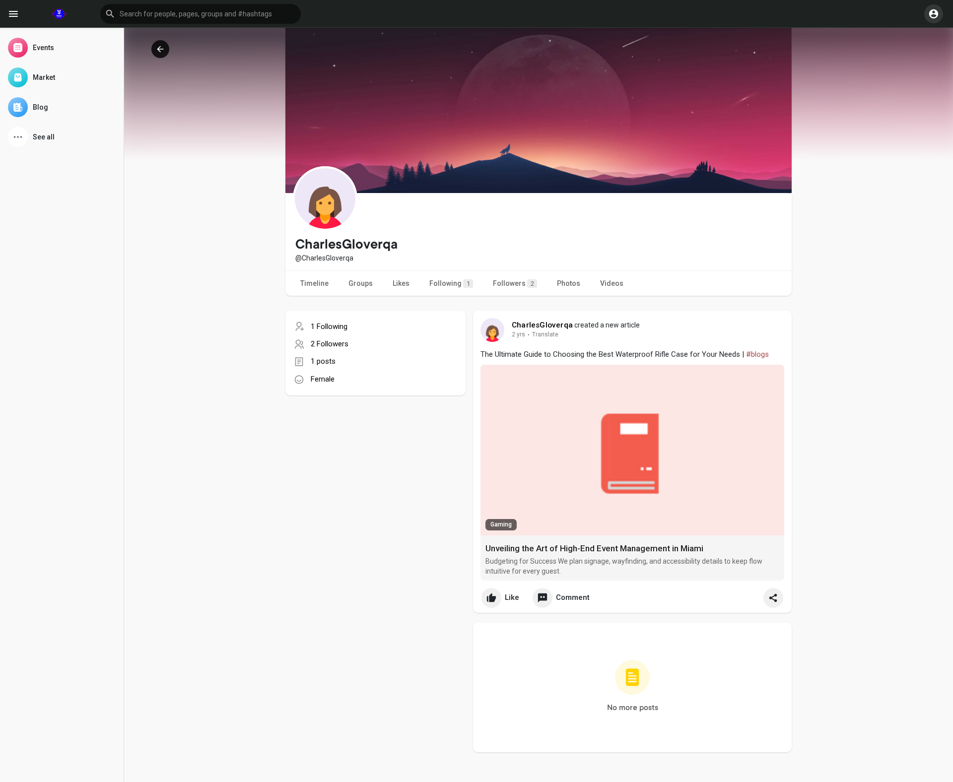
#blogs (757, 354)
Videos (611, 283)
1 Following (329, 326)
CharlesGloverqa (542, 325)
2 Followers (329, 343)
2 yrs (518, 334)
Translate (545, 334)
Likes (401, 283)
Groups (360, 283)
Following (449, 283)
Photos (568, 283)
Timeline (314, 283)
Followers (513, 283)
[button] (200, 14)
